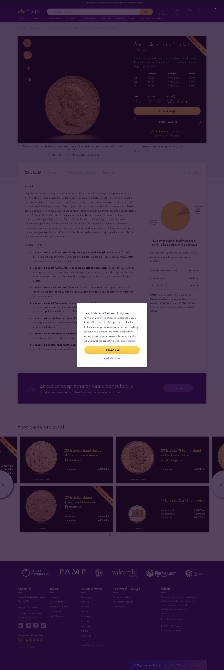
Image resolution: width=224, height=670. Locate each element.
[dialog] (112, 335)
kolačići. (131, 340)
